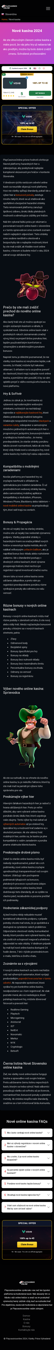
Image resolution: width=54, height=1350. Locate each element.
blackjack (44, 421)
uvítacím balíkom (32, 549)
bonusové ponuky (25, 195)
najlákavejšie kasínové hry (28, 412)
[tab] (27, 1133)
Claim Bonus (27, 129)
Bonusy (26, 1326)
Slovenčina (11, 14)
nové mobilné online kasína (17, 505)
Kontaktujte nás (26, 1329)
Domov (26, 1315)
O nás (26, 1322)
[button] (27, 124)
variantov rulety (11, 425)
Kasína (26, 1319)
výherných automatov (14, 824)
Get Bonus (40, 93)
